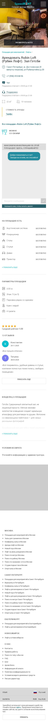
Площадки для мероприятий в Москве (20, 535)
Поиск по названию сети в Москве (18, 562)
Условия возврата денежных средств (20, 675)
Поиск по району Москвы (15, 558)
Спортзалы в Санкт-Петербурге (17, 613)
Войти (43, 4)
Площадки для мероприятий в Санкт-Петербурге (24, 579)
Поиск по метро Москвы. (15, 555)
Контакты (9, 648)
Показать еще (24, 379)
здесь (18, 707)
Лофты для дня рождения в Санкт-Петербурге (23, 596)
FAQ (6, 658)
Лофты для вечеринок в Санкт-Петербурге (22, 589)
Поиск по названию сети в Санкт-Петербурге (23, 606)
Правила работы (11, 651)
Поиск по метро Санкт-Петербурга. (19, 599)
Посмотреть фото (24, 42)
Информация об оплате (14, 668)
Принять (24, 717)
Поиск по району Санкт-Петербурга (19, 603)
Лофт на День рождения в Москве (18, 552)
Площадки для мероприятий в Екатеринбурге (23, 623)
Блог (6, 662)
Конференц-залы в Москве (15, 541)
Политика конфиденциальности (17, 672)
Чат (8, 82)
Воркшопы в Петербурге (14, 582)
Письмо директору (12, 678)
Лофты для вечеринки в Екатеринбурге (20, 627)
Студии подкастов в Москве (16, 565)
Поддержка (12, 92)
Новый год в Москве (13, 548)
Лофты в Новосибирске (14, 637)
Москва (30, 7)
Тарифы (9, 114)
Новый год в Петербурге (14, 592)
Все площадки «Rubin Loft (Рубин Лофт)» (21, 124)
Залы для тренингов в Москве (17, 538)
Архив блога (9, 665)
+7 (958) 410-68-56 (15, 76)
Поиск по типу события (14, 655)
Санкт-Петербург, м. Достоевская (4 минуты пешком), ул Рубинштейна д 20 (25, 68)
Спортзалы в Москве (13, 568)
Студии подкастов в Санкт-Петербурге (20, 609)
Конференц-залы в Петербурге (17, 586)
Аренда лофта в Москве (14, 545)
